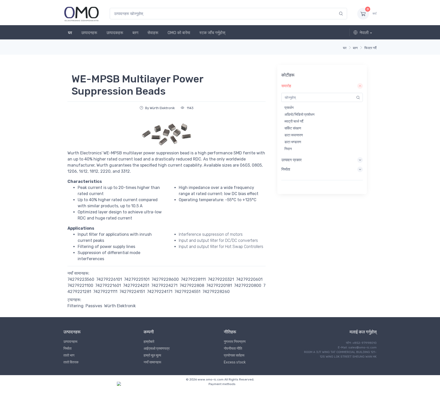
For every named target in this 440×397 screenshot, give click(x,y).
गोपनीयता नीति (233, 348)
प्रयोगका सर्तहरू (234, 355)
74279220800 (247, 285)
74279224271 (164, 285)
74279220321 (221, 279)
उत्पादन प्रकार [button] (291, 160)
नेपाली (364, 32)
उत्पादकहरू (114, 32)
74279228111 (193, 279)
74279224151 (132, 291)
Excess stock (235, 362)
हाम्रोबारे (149, 342)
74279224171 (159, 291)
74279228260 (216, 291)
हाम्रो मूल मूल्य (152, 355)
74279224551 (187, 291)
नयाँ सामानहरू (152, 362)
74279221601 (108, 285)
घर (70, 32)
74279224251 (136, 285)
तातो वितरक (70, 362)
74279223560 (80, 279)
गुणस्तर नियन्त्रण (235, 342)
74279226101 (109, 279)
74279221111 (105, 291)
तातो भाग (68, 355)
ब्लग (135, 32)
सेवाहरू (152, 32)
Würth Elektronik (120, 305)
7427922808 (192, 285)
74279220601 (249, 279)
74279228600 (165, 279)
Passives (94, 305)
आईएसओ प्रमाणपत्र (157, 348)
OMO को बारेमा (179, 32)
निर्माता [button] (285, 169)
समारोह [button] (286, 86)
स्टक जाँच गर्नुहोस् (212, 32)
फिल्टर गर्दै (370, 48)
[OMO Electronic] (81, 13)
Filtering (75, 305)
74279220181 (219, 285)
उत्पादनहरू (89, 32)
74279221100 (80, 285)
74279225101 (136, 279)
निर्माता (67, 348)
